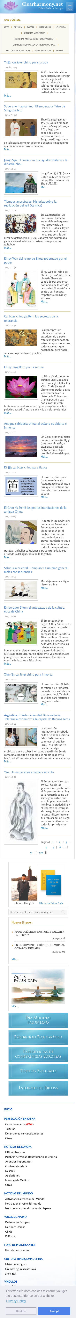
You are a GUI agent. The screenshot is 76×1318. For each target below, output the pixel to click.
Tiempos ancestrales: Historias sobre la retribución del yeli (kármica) (30, 203)
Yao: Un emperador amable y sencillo (29, 772)
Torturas (10, 1128)
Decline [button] (21, 1311)
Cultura (61, 27)
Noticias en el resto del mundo (23, 1203)
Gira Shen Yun (43, 50)
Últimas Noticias (15, 1152)
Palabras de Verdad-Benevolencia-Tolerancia (31, 1156)
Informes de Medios (17, 1180)
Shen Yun (10, 1273)
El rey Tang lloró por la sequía (24, 367)
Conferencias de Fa (16, 1166)
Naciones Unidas (15, 1226)
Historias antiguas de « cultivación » (34, 39)
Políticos (10, 1236)
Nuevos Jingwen (22, 922)
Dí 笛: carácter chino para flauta (25, 467)
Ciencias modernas (34, 33)
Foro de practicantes (17, 1250)
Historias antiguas (16, 1264)
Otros (59, 50)
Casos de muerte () (19, 1124)
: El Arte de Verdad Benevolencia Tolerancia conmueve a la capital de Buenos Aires (37, 717)
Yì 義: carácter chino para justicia (26, 62)
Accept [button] (54, 1311)
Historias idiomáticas (18, 50)
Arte (6, 27)
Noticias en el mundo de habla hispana (28, 1208)
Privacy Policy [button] (16, 1301)
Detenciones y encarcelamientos (24, 1133)
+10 (41, 852)
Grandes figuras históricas (20, 1269)
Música (18, 27)
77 (31, 852)
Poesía (30, 27)
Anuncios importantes (18, 1161)
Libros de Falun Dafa (51, 903)
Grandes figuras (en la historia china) (34, 44)
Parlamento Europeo (17, 1222)
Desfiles (10, 1170)
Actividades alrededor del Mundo (24, 1198)
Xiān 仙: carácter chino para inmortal (28, 674)
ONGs (8, 1231)
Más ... (7, 95)
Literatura (45, 27)
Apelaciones (12, 1175)
